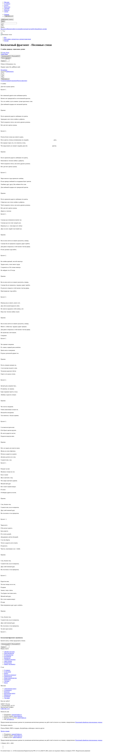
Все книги (4, 29)
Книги (6, 673)
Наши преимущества (10, 678)
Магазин (6, 2)
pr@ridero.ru (10, 719)
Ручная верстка (8, 655)
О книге (3, 80)
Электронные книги (10, 688)
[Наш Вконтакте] (5, 746)
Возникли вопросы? (10, 675)
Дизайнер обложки (9, 659)
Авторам (6, 8)
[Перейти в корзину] (4, 31)
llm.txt (6, 682)
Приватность (8, 676)
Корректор (7, 658)
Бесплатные (24, 29)
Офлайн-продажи (9, 651)
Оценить (11, 71)
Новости (6, 10)
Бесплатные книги (9, 693)
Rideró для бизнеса (9, 664)
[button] (64, 25)
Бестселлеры (17, 29)
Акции (6, 11)
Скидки (30, 29)
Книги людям (43, 29)
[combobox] (64, 23)
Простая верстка (9, 653)
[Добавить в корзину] (7, 60)
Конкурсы (7, 7)
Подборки (36, 29)
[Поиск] (2, 25)
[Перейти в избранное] (2, 31)
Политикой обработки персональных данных (88, 722)
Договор (6, 681)
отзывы (8, 80)
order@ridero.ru (21, 717)
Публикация (8, 662)
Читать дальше (5, 731)
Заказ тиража (8, 661)
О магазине (7, 671)
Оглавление (13, 80)
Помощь (6, 14)
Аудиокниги (8, 690)
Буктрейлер (7, 656)
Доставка (7, 698)
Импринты (10, 29)
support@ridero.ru (17, 714)
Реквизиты (7, 679)
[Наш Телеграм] (5, 748)
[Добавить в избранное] (2, 73)
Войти (3, 21)
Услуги (6, 5)
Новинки (7, 692)
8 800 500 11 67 (5, 708)
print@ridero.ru (18, 716)
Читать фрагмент (6, 58)
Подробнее (4, 70)
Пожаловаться (5, 79)
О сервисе (7, 3)
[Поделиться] (2, 76)
